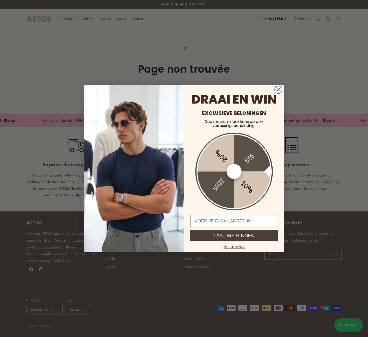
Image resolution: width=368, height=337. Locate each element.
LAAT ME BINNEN (234, 235)
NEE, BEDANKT (234, 246)
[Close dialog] (278, 90)
